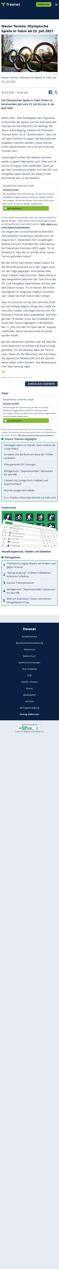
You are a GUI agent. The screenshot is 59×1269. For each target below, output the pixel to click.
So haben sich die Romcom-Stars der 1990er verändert (28, 456)
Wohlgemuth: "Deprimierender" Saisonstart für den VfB (28, 472)
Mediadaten (29, 695)
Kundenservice (29, 636)
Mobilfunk (44, 4)
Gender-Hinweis (29, 681)
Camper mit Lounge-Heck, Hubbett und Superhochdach (26, 482)
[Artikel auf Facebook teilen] (51, 92)
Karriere (29, 701)
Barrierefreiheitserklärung (29, 643)
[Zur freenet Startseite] (10, 4)
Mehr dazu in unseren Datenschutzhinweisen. (36, 435)
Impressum (29, 649)
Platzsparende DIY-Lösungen (20, 464)
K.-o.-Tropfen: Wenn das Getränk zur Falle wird (30, 497)
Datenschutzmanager (30, 662)
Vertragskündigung (29, 707)
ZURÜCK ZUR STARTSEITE (41, 383)
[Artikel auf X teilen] (56, 92)
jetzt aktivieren (14, 208)
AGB (29, 675)
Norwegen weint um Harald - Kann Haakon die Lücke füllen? (29, 446)
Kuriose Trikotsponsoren (20, 582)
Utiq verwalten (29, 669)
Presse (29, 688)
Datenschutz (29, 656)
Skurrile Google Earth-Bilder (19, 490)
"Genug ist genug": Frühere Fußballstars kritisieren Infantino (29, 574)
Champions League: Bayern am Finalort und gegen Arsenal (31, 565)
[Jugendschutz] (29, 728)
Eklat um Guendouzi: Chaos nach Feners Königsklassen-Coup (29, 600)
